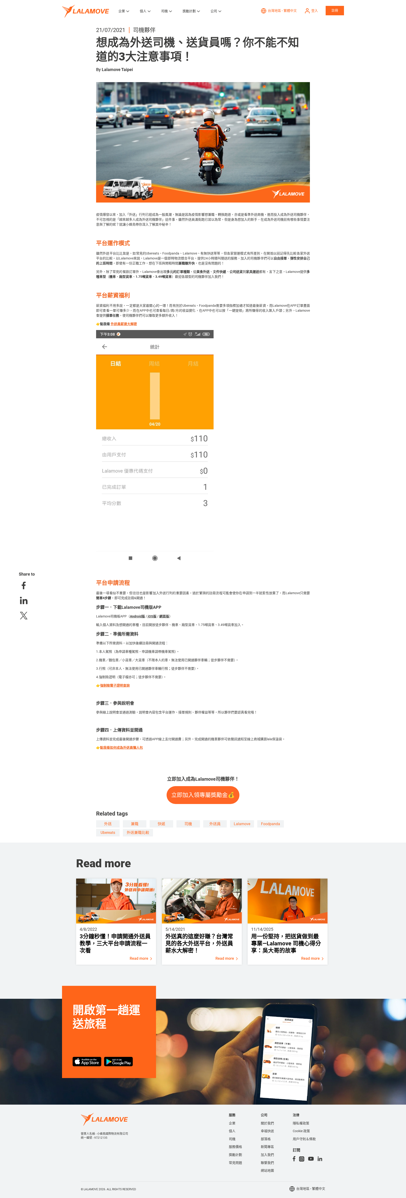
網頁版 (164, 616)
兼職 (134, 824)
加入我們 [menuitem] (267, 1155)
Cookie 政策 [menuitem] (301, 1131)
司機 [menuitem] (232, 1139)
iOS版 (151, 616)
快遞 (161, 824)
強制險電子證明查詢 (115, 685)
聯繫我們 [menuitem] (267, 1163)
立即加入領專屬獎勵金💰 (203, 795)
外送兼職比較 (138, 832)
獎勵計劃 (189, 11)
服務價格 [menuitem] (235, 1147)
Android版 (137, 616)
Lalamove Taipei (117, 69)
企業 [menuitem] (232, 1123)
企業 (121, 11)
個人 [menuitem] (232, 1131)
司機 (164, 11)
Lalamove (242, 824)
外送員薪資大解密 (124, 324)
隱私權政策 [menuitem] (301, 1123)
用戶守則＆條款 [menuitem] (304, 1139)
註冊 (335, 10)
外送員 (215, 824)
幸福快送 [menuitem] (267, 1131)
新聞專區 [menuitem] (267, 1147)
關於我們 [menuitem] (267, 1123)
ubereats (108, 832)
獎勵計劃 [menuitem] (235, 1155)
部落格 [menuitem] (266, 1139)
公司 (214, 11)
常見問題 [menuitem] (235, 1163)
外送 (108, 824)
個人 (143, 11)
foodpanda (270, 824)
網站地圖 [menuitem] (267, 1170)
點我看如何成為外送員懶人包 (121, 747)
